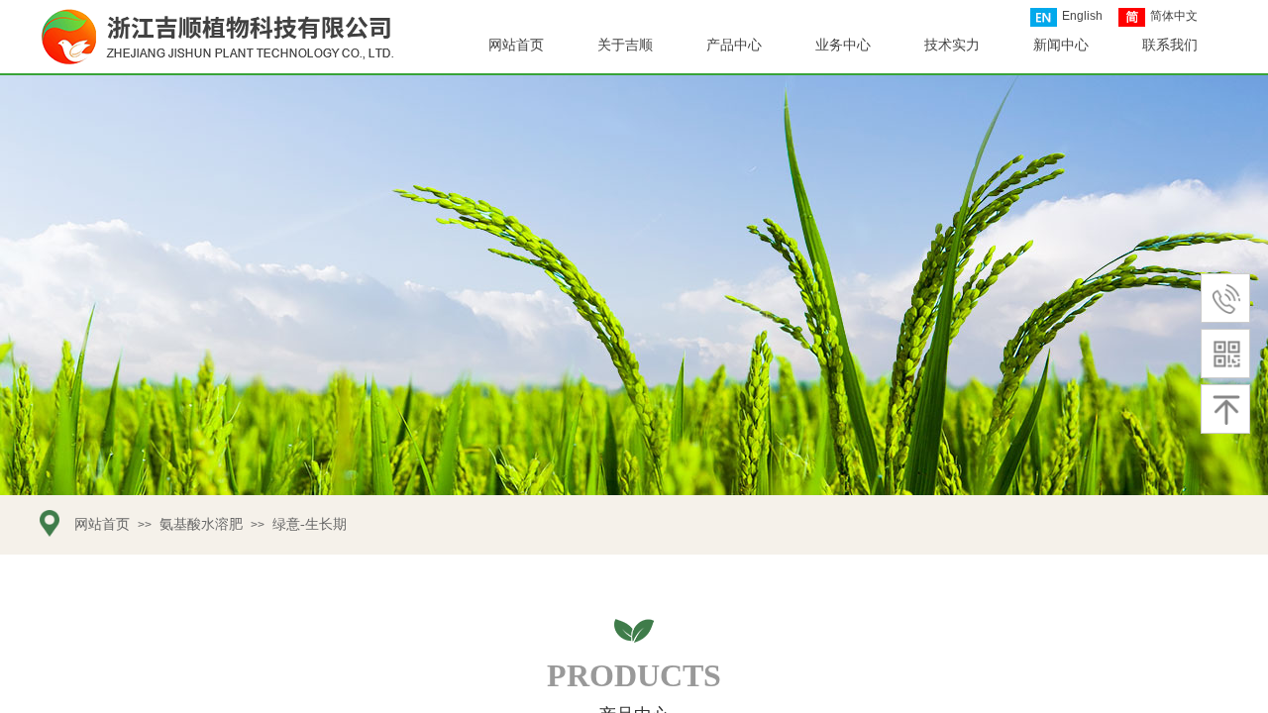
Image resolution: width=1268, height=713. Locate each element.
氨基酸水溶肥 (201, 524)
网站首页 (516, 45)
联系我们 (1170, 45)
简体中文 (1174, 16)
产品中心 (734, 45)
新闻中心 (1061, 45)
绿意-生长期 (309, 524)
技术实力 (952, 45)
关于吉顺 (625, 45)
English (1082, 16)
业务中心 (843, 45)
